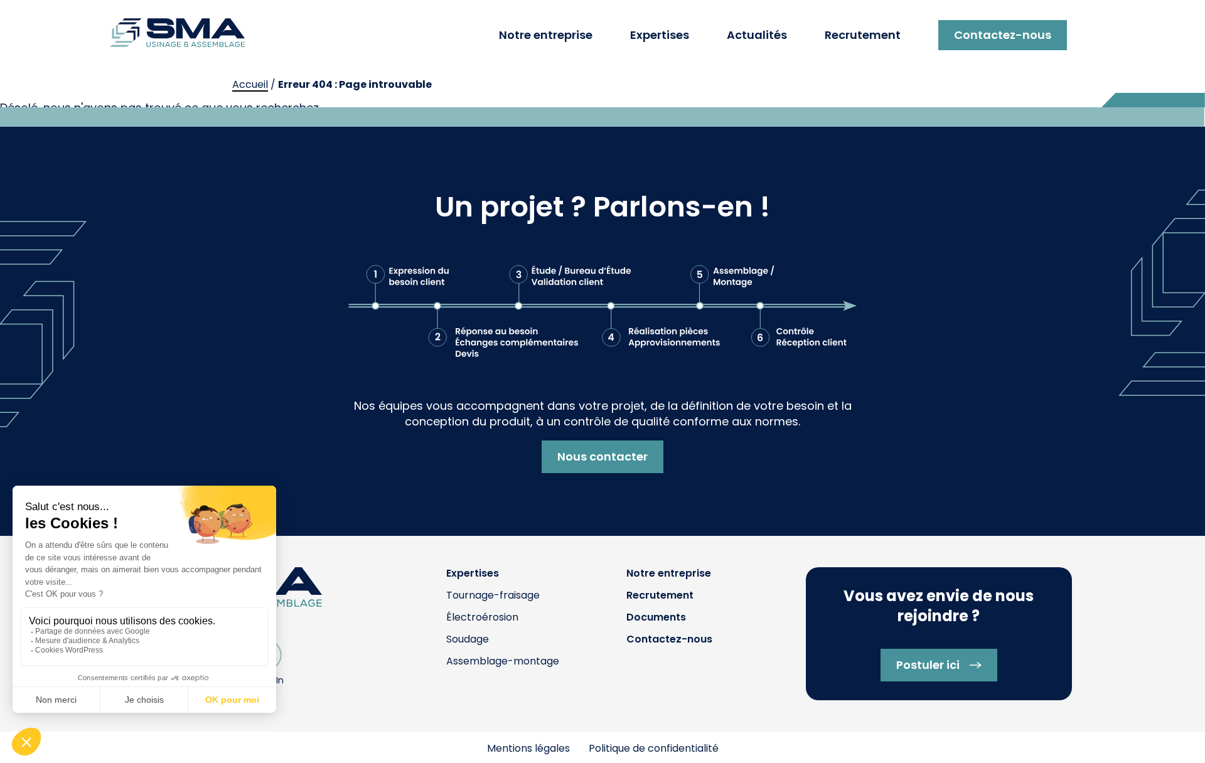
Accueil (250, 84)
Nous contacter (602, 456)
